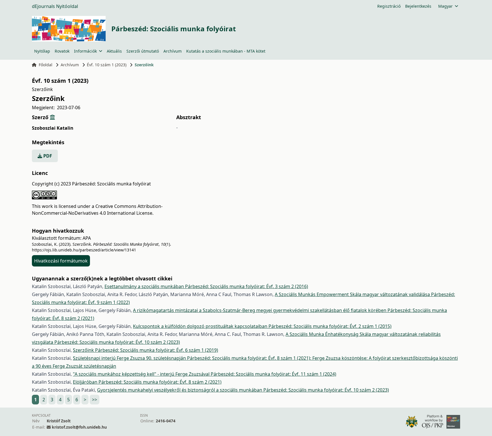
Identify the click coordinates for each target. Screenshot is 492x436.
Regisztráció (389, 6)
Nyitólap (42, 51)
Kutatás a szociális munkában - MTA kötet (225, 51)
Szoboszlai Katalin (52, 128)
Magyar (445, 6)
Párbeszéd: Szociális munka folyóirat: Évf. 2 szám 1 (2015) (329, 326)
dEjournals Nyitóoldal (55, 6)
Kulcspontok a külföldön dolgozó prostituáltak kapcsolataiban (200, 326)
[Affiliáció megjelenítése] (52, 117)
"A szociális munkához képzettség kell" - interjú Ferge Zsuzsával (142, 374)
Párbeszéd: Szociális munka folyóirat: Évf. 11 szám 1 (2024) (273, 374)
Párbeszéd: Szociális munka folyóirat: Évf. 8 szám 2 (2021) (160, 382)
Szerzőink (84, 350)
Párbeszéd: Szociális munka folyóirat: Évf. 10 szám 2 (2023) (117, 342)
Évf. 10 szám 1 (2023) (106, 64)
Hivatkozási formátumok (61, 261)
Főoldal (45, 64)
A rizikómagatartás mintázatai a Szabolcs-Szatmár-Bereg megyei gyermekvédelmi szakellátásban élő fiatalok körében (260, 310)
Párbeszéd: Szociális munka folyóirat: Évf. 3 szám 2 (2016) (246, 286)
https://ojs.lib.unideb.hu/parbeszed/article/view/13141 (84, 250)
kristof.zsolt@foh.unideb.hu (79, 427)
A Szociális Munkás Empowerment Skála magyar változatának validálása (353, 294)
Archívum (172, 51)
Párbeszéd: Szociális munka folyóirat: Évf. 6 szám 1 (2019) (156, 350)
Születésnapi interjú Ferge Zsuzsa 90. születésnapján (130, 358)
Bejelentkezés (418, 6)
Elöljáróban (86, 382)
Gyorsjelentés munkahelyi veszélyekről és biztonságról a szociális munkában (180, 390)
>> (94, 399)
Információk (85, 51)
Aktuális (114, 51)
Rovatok (62, 51)
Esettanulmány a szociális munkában (144, 286)
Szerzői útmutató (142, 51)
